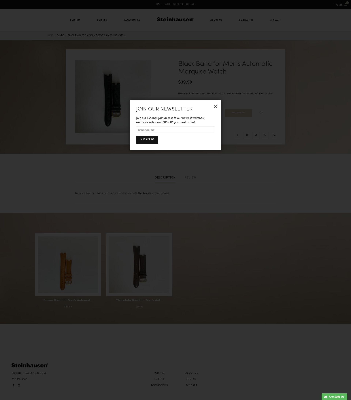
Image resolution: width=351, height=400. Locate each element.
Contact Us (336, 396)
